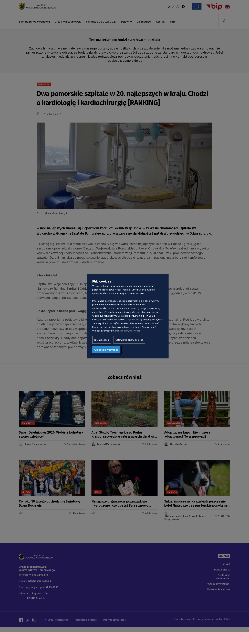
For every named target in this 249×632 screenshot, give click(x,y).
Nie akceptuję (101, 339)
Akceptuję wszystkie (106, 349)
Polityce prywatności (127, 330)
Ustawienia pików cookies (129, 339)
